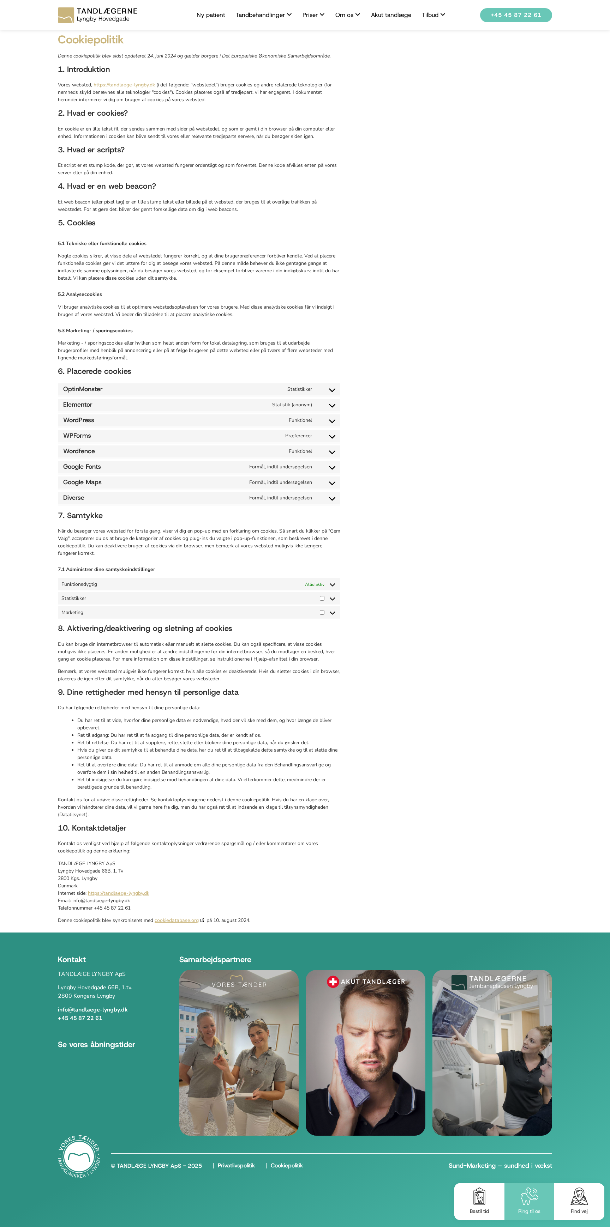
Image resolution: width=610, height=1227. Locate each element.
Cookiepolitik (287, 1165)
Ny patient (211, 15)
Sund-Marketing (472, 1165)
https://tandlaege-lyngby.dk (124, 84)
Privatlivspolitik (236, 1165)
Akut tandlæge (391, 15)
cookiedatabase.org (177, 920)
